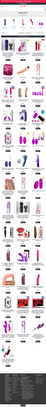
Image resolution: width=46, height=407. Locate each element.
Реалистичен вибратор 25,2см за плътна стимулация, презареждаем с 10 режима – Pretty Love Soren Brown (23, 288)
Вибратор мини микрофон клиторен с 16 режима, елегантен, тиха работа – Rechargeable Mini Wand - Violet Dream (8, 55)
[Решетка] (2, 32)
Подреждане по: (21, 32)
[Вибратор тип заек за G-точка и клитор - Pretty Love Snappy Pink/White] (38, 69)
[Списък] (3, 32)
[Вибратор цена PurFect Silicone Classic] (23, 92)
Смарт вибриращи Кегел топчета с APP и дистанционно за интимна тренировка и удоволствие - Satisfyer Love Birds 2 (8, 360)
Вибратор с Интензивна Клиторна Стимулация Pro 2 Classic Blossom (8, 78)
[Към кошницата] (44, 6)
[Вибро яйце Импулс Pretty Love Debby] (23, 138)
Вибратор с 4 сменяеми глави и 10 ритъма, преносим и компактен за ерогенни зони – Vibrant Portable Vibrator (38, 54)
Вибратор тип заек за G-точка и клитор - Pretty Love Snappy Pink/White (38, 78)
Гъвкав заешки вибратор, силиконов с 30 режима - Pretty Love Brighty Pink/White (23, 192)
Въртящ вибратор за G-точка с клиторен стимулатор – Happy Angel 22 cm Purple (38, 169)
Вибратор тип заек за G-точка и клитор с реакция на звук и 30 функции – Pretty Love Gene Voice (8, 101)
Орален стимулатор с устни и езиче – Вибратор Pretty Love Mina (23, 240)
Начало (20, 15)
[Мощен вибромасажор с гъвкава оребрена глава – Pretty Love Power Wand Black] (8, 232)
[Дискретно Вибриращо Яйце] (38, 183)
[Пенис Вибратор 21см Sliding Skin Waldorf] (38, 232)
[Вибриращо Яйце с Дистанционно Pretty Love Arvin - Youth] (23, 115)
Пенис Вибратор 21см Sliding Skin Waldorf (38, 240)
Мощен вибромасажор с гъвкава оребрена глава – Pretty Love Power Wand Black (8, 241)
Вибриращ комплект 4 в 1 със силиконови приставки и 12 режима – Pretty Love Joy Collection (38, 101)
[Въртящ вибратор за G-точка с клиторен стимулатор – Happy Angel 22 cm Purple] (38, 160)
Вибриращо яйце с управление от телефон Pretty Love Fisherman (8, 146)
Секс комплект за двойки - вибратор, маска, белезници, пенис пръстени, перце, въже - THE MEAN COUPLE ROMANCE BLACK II (37, 312)
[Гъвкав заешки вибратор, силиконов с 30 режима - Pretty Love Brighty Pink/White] (23, 183)
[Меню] (1, 6)
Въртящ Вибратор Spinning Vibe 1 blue (23, 169)
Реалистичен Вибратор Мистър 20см (8, 287)
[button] (8, 60)
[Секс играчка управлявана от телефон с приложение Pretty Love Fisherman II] (8, 302)
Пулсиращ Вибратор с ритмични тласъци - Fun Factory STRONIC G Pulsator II (38, 264)
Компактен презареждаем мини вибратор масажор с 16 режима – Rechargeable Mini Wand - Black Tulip (23, 217)
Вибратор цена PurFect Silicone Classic (23, 100)
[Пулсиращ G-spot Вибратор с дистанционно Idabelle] (23, 255)
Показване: (39, 32)
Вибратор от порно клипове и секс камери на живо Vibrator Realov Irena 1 (23, 54)
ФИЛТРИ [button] (23, 405)
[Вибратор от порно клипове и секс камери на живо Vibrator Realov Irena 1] (23, 45)
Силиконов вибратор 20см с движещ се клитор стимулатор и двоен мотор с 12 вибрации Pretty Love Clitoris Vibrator (8, 336)
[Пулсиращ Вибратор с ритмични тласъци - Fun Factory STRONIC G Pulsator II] (38, 255)
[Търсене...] (44, 9)
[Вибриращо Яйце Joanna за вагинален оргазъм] (8, 115)
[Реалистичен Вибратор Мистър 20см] (8, 279)
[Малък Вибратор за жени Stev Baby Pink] (38, 207)
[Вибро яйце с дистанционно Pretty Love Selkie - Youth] (8, 160)
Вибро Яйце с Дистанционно (38, 145)
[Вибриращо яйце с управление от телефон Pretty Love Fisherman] (8, 138)
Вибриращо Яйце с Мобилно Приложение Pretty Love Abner (38, 124)
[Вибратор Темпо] (23, 69)
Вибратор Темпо (23, 77)
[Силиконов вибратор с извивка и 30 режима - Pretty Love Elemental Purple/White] (23, 327)
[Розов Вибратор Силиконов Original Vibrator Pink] (38, 279)
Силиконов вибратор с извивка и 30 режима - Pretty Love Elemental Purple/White (23, 335)
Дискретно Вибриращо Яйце (38, 190)
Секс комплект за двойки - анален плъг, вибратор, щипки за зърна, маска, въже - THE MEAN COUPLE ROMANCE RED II (23, 311)
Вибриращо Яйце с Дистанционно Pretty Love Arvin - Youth (23, 124)
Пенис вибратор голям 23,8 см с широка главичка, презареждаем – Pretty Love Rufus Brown (8, 265)
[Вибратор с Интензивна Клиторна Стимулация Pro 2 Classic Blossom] (8, 69)
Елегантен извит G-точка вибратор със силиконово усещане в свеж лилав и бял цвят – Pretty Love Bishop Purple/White (8, 217)
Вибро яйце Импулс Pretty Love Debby (23, 146)
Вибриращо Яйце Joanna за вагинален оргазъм (8, 124)
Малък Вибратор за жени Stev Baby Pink (38, 216)
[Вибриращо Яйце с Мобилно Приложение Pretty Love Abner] (38, 115)
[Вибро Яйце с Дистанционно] (38, 138)
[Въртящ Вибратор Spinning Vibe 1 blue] (23, 160)
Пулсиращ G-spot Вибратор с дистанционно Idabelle (23, 264)
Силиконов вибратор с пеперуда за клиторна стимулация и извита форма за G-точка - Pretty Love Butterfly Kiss (38, 336)
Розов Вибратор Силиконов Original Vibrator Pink (38, 287)
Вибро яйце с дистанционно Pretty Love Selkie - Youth (8, 169)
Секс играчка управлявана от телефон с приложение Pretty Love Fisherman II (8, 311)
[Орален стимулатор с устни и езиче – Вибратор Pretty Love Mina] (23, 232)
